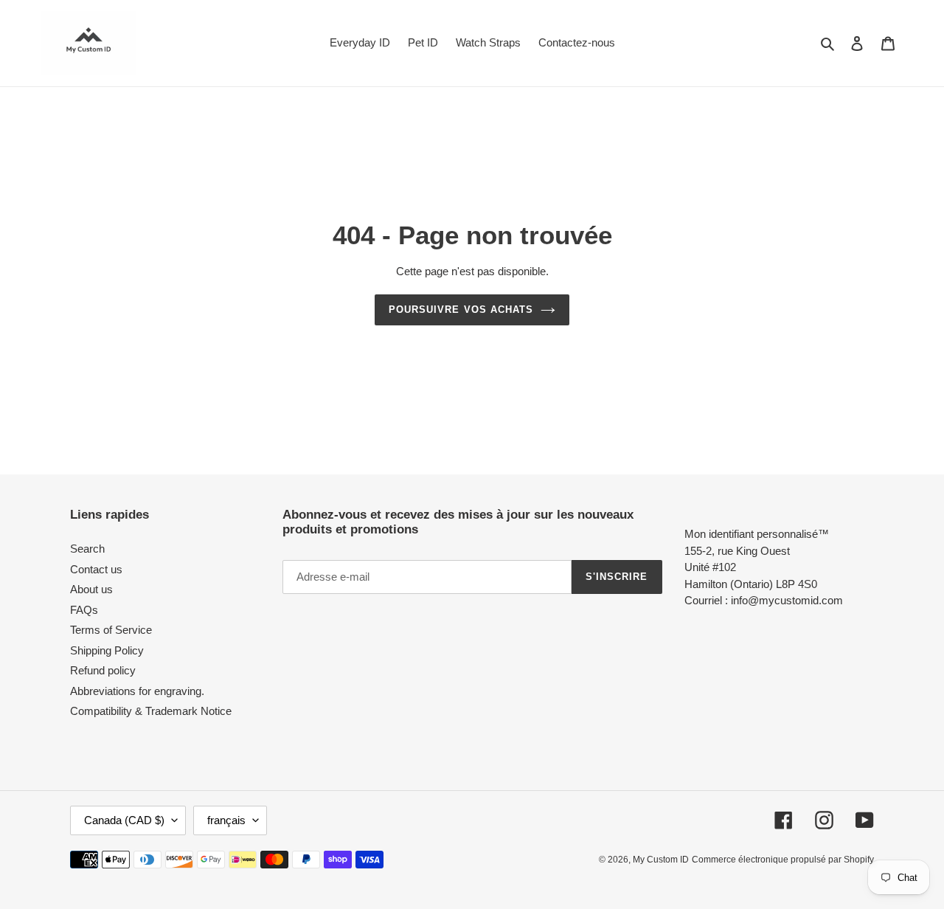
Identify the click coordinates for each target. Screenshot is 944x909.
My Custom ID (661, 859)
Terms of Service (111, 629)
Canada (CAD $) (124, 820)
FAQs (84, 610)
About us (91, 589)
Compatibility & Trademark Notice (151, 711)
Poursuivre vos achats (461, 309)
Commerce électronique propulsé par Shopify (783, 859)
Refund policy (103, 670)
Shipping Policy (107, 650)
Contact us (96, 569)
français (226, 820)
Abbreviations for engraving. (137, 691)
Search (87, 548)
